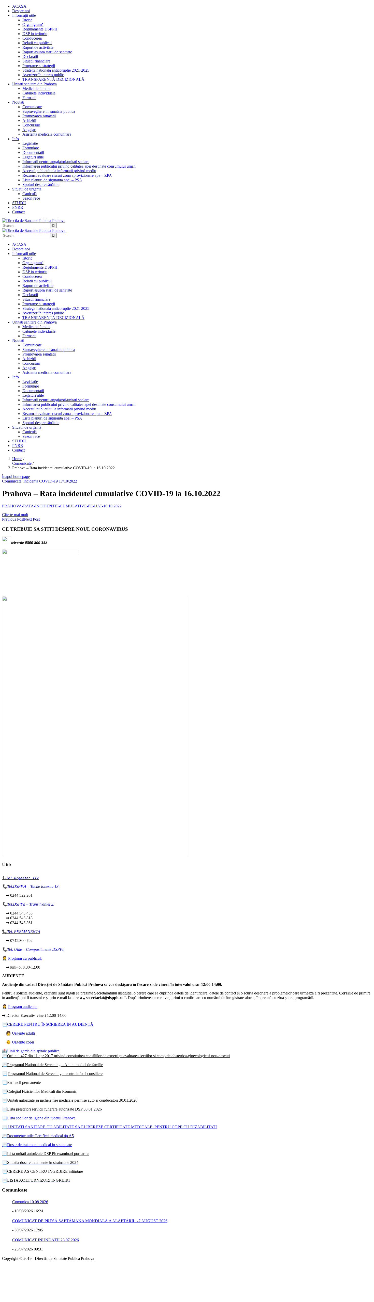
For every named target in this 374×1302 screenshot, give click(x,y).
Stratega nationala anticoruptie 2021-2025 (55, 70)
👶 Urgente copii (20, 1042)
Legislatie (30, 143)
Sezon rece (31, 198)
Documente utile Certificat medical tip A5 (38, 1136)
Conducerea (32, 38)
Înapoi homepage (16, 476)
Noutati (18, 102)
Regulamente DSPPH (39, 29)
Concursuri (31, 125)
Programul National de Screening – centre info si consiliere (55, 1073)
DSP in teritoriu (34, 33)
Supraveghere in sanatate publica (48, 111)
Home (17, 459)
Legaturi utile (33, 157)
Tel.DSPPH (17, 886)
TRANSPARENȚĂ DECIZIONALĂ (53, 79)
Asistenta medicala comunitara (46, 134)
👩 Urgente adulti (20, 1033)
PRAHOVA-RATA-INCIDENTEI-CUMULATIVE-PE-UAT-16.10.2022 (62, 506)
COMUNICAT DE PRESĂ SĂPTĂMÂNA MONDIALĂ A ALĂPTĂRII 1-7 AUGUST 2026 (89, 1221)
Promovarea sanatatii (39, 116)
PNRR (17, 207)
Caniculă (29, 193)
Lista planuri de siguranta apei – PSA (52, 180)
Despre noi (21, 11)
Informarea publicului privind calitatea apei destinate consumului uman (79, 166)
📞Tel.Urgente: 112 (20, 878)
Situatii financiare (36, 61)
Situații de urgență (26, 189)
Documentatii (33, 152)
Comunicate (32, 107)
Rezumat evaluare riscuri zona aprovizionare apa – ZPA (67, 175)
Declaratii (30, 56)
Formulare (30, 148)
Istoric (27, 20)
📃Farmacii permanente (21, 1082)
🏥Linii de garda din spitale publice (31, 1051)
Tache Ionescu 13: (45, 886)
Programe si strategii (38, 65)
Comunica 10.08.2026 (30, 1202)
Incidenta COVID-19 (40, 481)
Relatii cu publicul (37, 43)
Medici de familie (36, 88)
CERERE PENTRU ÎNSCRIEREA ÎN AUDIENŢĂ (50, 1024)
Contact (18, 212)
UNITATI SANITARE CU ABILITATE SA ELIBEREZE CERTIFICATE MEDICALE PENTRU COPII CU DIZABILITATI (112, 1127)
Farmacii (29, 97)
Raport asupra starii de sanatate (47, 52)
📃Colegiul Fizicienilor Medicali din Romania (39, 1091)
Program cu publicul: (25, 958)
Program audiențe (22, 1006)
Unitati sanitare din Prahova (34, 84)
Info (15, 139)
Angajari (29, 129)
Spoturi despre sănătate (40, 184)
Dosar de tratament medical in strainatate (37, 1145)
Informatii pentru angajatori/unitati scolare (55, 161)
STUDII (19, 203)
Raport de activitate (37, 47)
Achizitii (29, 120)
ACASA (19, 6)
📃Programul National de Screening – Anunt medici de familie (52, 1065)
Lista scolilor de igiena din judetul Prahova (41, 1118)
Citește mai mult (15, 514)
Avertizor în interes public (43, 75)
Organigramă (33, 24)
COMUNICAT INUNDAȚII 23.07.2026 (45, 1240)
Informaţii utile (24, 15)
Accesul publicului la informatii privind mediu (59, 171)
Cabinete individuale (38, 93)
